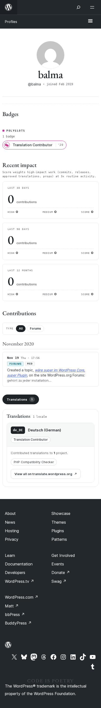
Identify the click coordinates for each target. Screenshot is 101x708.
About (10, 513)
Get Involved (63, 555)
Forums (35, 328)
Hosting (12, 530)
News (10, 522)
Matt (12, 606)
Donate (60, 572)
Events (57, 564)
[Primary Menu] (90, 21)
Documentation (19, 564)
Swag (58, 581)
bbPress (15, 614)
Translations (20, 399)
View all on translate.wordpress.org (43, 474)
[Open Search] (78, 7)
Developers (15, 572)
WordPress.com (21, 597)
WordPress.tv (19, 581)
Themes (58, 522)
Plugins (57, 530)
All (21, 328)
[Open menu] (93, 7)
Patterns (59, 539)
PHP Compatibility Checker (34, 462)
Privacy (11, 539)
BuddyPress (18, 623)
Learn (10, 555)
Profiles (11, 22)
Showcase (60, 513)
